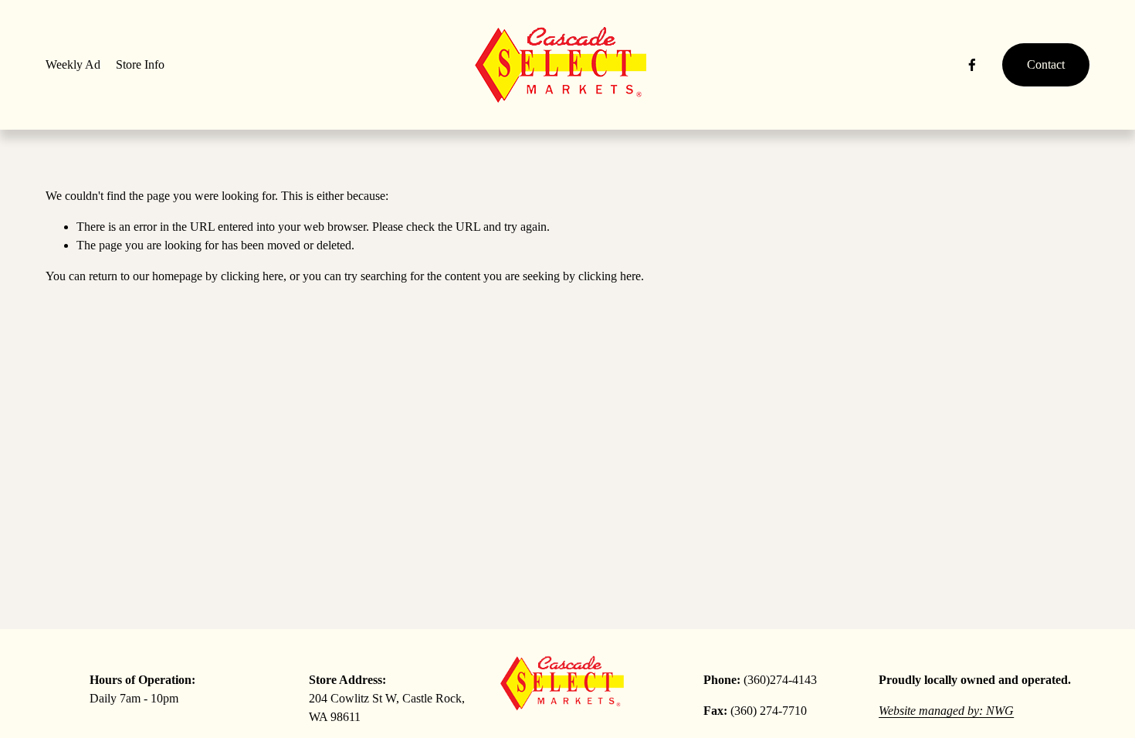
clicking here (252, 276)
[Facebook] (972, 65)
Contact (1046, 64)
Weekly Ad (73, 64)
